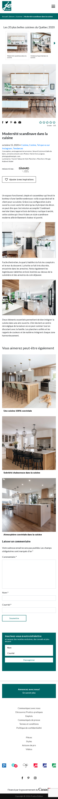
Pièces (29, 737)
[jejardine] (54, 765)
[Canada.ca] (44, 789)
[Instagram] (35, 778)
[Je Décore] (6, 6)
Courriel (6, 604)
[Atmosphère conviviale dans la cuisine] (29, 505)
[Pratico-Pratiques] (4, 765)
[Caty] (25, 765)
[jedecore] (45, 765)
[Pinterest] (28, 778)
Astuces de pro (29, 745)
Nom (5, 592)
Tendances (18, 148)
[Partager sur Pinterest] (11, 122)
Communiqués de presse (29, 720)
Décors (12, 16)
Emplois (29, 716)
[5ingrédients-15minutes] (14, 765)
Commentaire (9, 556)
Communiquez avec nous (29, 708)
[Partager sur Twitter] (6, 122)
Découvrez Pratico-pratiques (29, 712)
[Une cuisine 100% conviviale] (29, 381)
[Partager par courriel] (19, 122)
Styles (29, 741)
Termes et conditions (29, 724)
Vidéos (29, 749)
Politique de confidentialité (29, 728)
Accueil (5, 16)
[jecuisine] (35, 765)
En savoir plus (29, 691)
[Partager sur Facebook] (2, 122)
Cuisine (19, 16)
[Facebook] (22, 778)
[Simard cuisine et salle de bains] (24, 169)
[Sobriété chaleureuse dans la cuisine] (29, 443)
